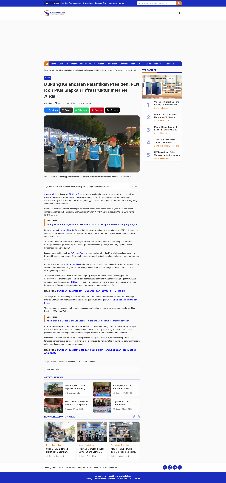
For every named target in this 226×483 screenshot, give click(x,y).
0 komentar (86, 103)
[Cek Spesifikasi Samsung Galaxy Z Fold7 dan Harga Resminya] (162, 87)
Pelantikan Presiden (67, 362)
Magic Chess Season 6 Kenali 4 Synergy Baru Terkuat (165, 130)
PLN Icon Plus (75, 194)
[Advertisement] (113, 39)
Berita (53, 64)
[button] (179, 3)
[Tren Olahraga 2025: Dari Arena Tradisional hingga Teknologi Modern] (59, 432)
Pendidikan (112, 64)
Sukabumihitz (50, 194)
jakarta (53, 362)
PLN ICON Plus (89, 362)
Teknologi (158, 64)
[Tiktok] (179, 467)
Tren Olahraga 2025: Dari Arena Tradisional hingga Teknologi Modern (59, 452)
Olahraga (124, 64)
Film (133, 64)
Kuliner (83, 64)
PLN (78, 362)
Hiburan (163, 133)
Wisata (101, 64)
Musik (140, 64)
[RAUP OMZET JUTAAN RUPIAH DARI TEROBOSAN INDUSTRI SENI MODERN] (92, 432)
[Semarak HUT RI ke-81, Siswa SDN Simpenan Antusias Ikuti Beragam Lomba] (53, 405)
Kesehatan (72, 64)
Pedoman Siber (100, 467)
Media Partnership (84, 467)
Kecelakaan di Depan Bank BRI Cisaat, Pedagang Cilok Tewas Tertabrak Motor (88, 320)
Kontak (60, 467)
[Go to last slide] (134, 416)
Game (148, 64)
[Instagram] (170, 467)
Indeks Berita (114, 467)
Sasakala (170, 64)
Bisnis (61, 64)
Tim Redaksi (70, 467)
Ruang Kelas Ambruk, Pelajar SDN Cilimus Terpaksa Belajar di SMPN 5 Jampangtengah (92, 224)
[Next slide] (138, 416)
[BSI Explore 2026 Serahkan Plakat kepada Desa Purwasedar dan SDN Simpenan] (102, 389)
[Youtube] (175, 467)
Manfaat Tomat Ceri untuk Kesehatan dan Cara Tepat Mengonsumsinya (92, 3)
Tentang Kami (50, 467)
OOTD (92, 64)
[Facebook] (165, 467)
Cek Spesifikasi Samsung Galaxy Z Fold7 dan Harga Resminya (166, 105)
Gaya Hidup (159, 121)
